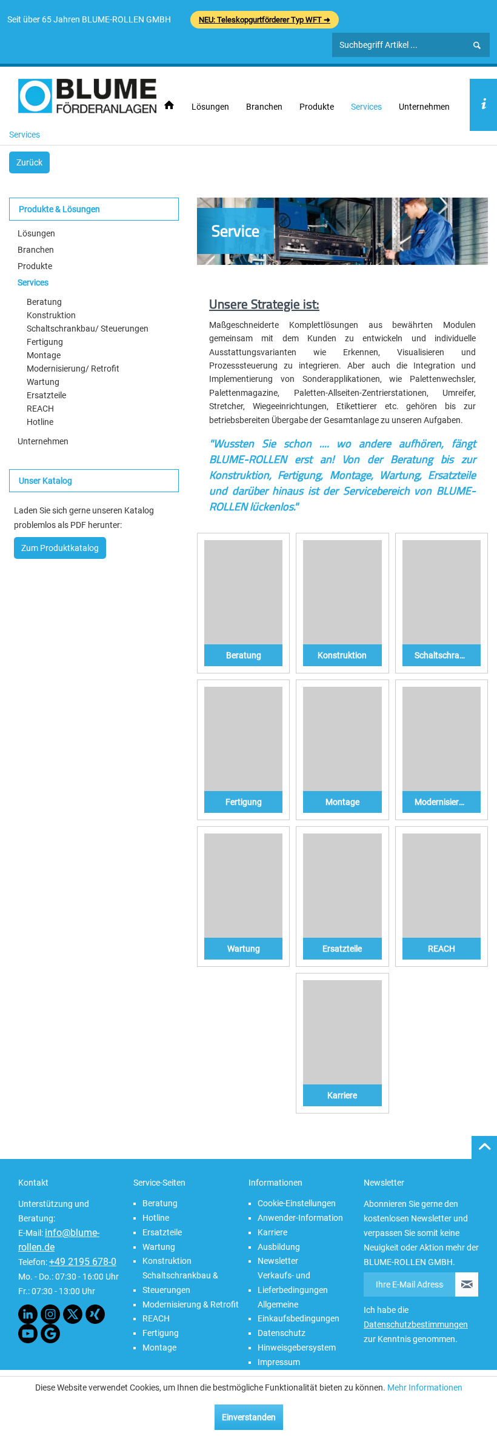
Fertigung (45, 342)
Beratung (44, 302)
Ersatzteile (46, 395)
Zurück (29, 162)
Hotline (40, 422)
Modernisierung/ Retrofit (73, 368)
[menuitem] (169, 105)
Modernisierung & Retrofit (190, 1304)
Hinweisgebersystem (297, 1347)
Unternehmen (43, 441)
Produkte (35, 266)
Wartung (43, 382)
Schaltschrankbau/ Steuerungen (87, 328)
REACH (40, 408)
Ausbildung (279, 1247)
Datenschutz (281, 1333)
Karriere (272, 1232)
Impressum (279, 1362)
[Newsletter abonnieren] (466, 1284)
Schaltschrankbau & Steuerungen (180, 1283)
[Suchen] (477, 45)
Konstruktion (51, 315)
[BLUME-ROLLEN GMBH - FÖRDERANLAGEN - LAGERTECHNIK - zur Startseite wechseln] (87, 96)
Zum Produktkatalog (60, 548)
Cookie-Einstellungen (297, 1203)
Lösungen (36, 233)
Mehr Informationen (424, 1387)
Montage (44, 355)
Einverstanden (249, 1417)
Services (33, 282)
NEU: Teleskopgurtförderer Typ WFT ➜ (264, 19)
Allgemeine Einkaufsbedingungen (298, 1312)
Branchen (36, 250)
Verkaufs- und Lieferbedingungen (293, 1283)
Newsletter (278, 1261)
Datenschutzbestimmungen (416, 1324)
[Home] (169, 105)
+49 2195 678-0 (82, 1261)
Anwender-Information (300, 1218)
